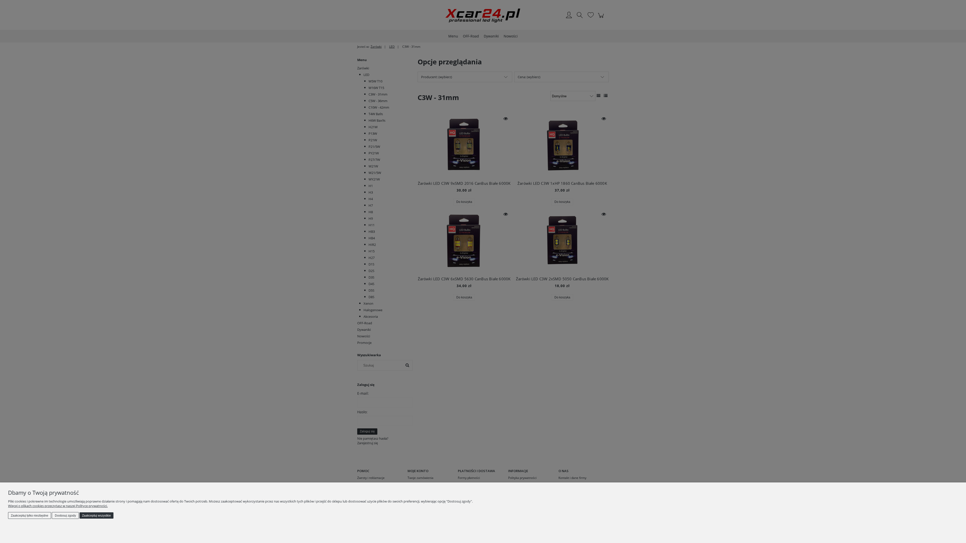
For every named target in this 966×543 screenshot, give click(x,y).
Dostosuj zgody (65, 515)
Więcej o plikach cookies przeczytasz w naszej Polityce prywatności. (58, 506)
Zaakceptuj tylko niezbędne (29, 515)
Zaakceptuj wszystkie (96, 515)
